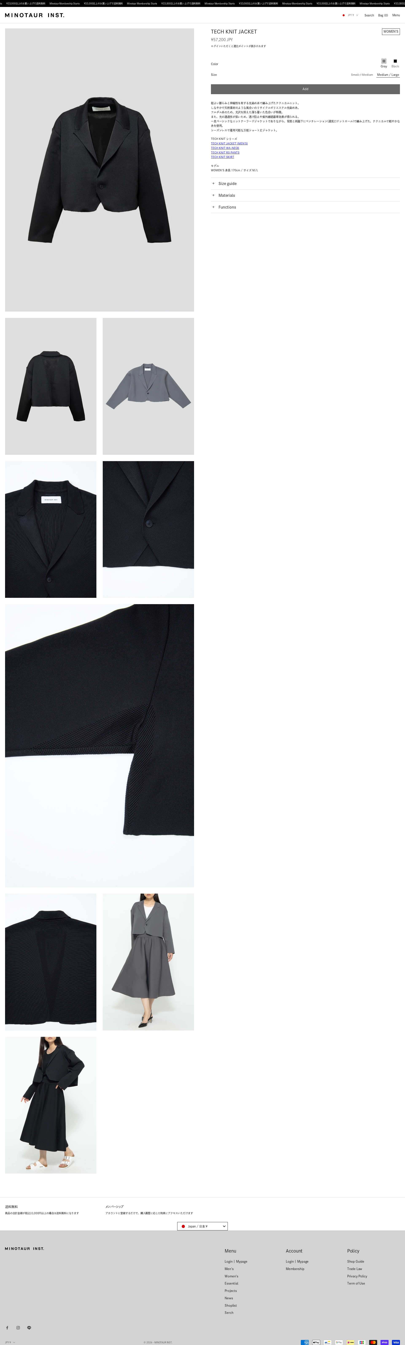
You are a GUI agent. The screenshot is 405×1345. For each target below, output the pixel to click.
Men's (229, 1268)
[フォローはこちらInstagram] (18, 1328)
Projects (231, 1290)
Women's (231, 1276)
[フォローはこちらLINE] (29, 1328)
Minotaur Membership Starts (65, 3)
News (229, 1298)
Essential (231, 1283)
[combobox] (202, 1226)
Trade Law (354, 1268)
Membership (295, 1268)
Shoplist (231, 1305)
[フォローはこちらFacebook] (7, 1328)
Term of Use (356, 1283)
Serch (229, 1312)
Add (305, 89)
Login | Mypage (236, 1261)
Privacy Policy (357, 1276)
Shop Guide (355, 1261)
